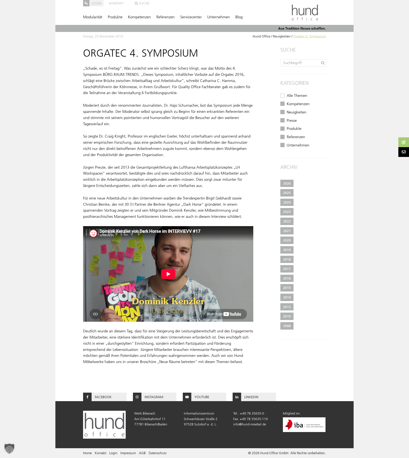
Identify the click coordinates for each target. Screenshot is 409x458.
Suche (143, 3)
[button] (9, 448)
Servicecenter (191, 17)
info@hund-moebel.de (249, 424)
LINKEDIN (251, 396)
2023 (287, 211)
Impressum (128, 452)
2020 (287, 240)
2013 (287, 306)
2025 (287, 192)
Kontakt (116, 3)
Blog (239, 17)
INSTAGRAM (154, 396)
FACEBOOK (103, 396)
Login (113, 452)
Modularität (92, 17)
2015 (287, 287)
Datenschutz (158, 452)
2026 (287, 183)
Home (87, 452)
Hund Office (261, 36)
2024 (287, 202)
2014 (287, 297)
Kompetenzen (139, 17)
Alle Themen (297, 96)
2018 (287, 259)
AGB (142, 452)
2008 (287, 325)
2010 (287, 316)
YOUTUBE (201, 396)
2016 (287, 278)
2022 (287, 221)
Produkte (115, 17)
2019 (287, 249)
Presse (292, 120)
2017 (287, 268)
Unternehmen (218, 17)
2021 (287, 230)
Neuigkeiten (282, 36)
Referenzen (165, 17)
